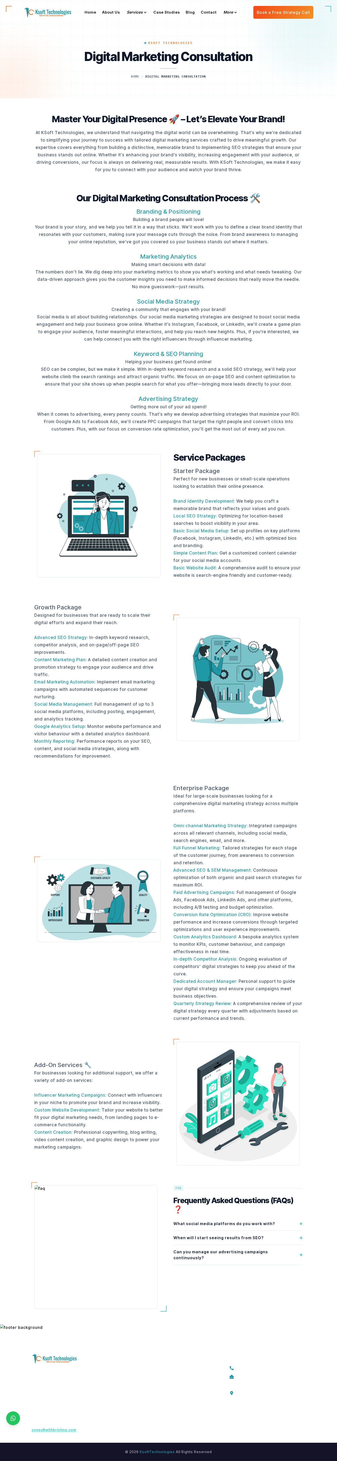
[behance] (287, 1413)
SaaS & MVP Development (182, 1385)
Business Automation (178, 1403)
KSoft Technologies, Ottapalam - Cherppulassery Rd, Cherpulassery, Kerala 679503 (268, 1392)
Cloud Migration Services (182, 1377)
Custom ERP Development (182, 1394)
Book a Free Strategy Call (283, 12)
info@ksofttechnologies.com (265, 1376)
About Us (119, 1377)
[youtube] (276, 1413)
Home (135, 76)
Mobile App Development (182, 1412)
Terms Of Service (127, 1368)
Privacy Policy (124, 1385)
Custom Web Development (183, 1421)
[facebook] (232, 1413)
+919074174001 (253, 1367)
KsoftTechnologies (157, 1452)
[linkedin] (265, 1413)
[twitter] (243, 1413)
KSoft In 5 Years (125, 1394)
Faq (114, 1403)
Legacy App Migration (179, 1368)
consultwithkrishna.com (54, 1430)
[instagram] (254, 1413)
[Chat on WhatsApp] (13, 1418)
